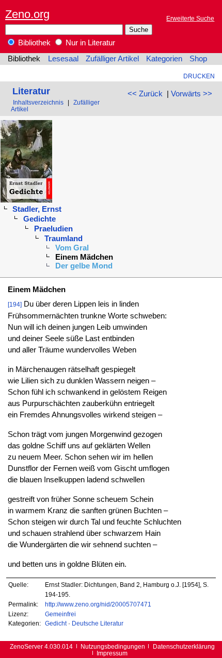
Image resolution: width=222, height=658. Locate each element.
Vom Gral (72, 248)
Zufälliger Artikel (112, 59)
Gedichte (39, 219)
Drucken (199, 76)
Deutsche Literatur (97, 623)
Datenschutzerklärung (184, 646)
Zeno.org (27, 14)
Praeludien (53, 229)
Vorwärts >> (191, 94)
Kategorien (164, 59)
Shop (198, 59)
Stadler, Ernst (36, 209)
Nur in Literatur (89, 43)
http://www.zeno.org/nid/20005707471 (98, 604)
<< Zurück (145, 94)
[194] (15, 304)
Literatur (31, 91)
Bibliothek (33, 43)
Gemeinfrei (60, 614)
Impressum (112, 653)
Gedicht (56, 623)
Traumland (63, 238)
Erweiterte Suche (190, 18)
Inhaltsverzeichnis (38, 102)
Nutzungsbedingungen (113, 646)
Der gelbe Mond (84, 266)
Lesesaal (63, 59)
